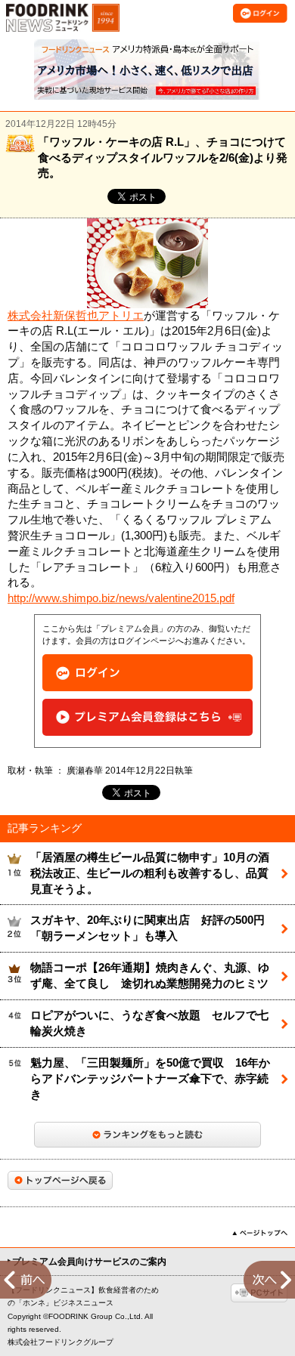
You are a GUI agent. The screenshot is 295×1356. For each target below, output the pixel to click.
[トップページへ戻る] (60, 1180)
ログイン (147, 672)
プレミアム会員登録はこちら (147, 717)
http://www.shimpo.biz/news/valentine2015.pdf (121, 598)
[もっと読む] (147, 1135)
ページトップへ (259, 1233)
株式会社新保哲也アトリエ (76, 316)
